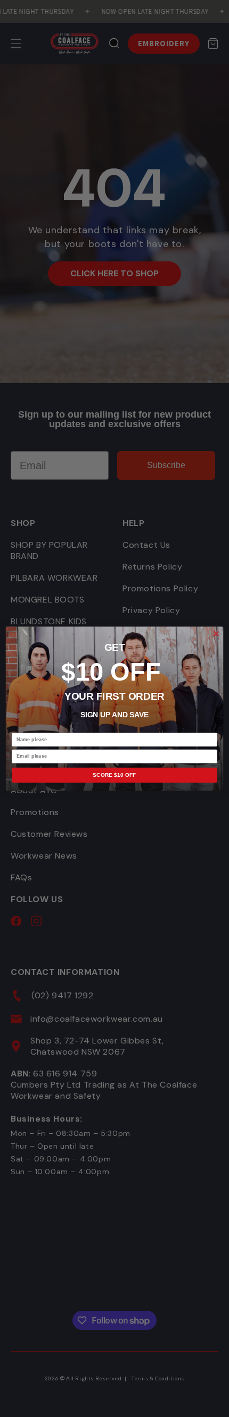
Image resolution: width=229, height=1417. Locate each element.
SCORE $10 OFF (114, 774)
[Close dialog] (216, 633)
